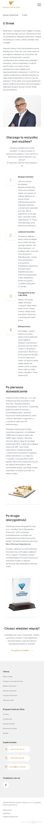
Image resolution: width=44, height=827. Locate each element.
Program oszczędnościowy (13, 681)
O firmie (6, 714)
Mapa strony (7, 810)
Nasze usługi (7, 676)
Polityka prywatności (10, 817)
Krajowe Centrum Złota (10, 15)
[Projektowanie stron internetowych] (30, 822)
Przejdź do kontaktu (20, 650)
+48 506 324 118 (17, 758)
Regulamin (7, 813)
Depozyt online (8, 700)
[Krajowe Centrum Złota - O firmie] (11, 4)
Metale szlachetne (9, 686)
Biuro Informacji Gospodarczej (18, 544)
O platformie (7, 719)
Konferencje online (10, 728)
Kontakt (5, 733)
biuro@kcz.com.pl (17, 767)
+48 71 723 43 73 (17, 749)
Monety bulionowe (9, 691)
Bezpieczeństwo (9, 724)
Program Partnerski (10, 695)
